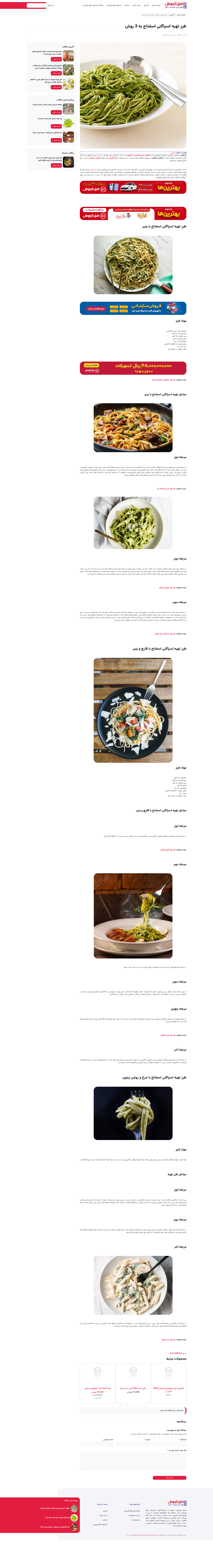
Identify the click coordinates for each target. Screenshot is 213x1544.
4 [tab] (131, 1405)
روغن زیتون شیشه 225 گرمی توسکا (133, 1372)
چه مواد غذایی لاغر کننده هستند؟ (50, 118)
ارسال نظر (169, 1477)
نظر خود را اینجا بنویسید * (176, 1450)
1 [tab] (120, 1405)
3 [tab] (127, 1405)
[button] (27, 35)
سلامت (127, 5)
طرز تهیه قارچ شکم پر (167, 850)
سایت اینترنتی (108, 1439)
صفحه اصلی (155, 5)
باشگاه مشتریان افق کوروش (93, 5)
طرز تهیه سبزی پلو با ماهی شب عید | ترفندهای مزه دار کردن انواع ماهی (49, 159)
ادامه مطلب (56, 59)
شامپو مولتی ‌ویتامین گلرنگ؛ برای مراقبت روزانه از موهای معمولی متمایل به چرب (47, 67)
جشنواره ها (136, 1520)
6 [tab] (138, 1405)
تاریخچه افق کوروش (113, 5)
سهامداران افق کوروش (132, 1511)
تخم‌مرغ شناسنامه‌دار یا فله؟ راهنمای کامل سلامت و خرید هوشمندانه (47, 53)
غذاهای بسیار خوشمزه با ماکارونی (138, 155)
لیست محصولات (134, 1515)
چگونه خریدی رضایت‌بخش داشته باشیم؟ (47, 104)
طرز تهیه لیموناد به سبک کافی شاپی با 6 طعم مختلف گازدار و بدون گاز (46, 81)
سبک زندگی (137, 5)
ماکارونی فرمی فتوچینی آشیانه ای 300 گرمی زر (97, 1390)
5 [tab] (135, 1405)
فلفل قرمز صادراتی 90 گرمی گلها (169, 1388)
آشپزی (146, 5)
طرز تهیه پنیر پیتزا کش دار (166, 488)
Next (78, 1383)
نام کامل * (182, 1439)
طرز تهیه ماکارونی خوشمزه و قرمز (163, 380)
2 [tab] (124, 1405)
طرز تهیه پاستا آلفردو (168, 1035)
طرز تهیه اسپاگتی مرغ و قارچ (165, 633)
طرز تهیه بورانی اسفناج (167, 587)
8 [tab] (146, 1405)
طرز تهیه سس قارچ (168, 1339)
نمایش (173, 152)
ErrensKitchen (176, 1353)
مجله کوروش (113, 158)
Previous (188, 1383)
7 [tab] (142, 1405)
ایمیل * (147, 1439)
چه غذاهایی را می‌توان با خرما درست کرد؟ (47, 132)
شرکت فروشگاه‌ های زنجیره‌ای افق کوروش (144, 1535)
